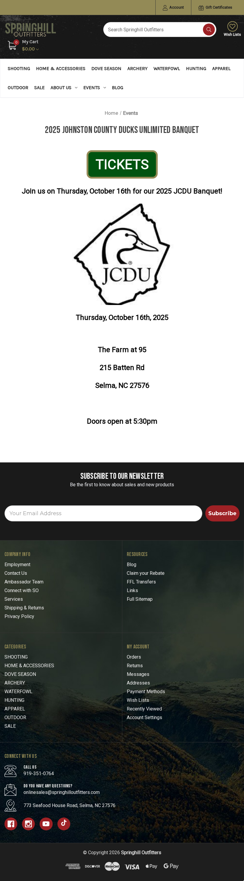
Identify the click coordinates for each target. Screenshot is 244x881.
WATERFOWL (167, 68)
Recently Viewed (144, 709)
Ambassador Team (23, 582)
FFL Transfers (141, 582)
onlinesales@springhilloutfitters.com (62, 792)
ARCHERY (137, 68)
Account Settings (144, 717)
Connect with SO (21, 590)
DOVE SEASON (106, 68)
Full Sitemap (140, 599)
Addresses (138, 683)
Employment (17, 564)
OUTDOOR (18, 87)
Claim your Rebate (146, 573)
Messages (138, 674)
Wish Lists (232, 34)
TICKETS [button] (122, 164)
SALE (39, 87)
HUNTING (196, 68)
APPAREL (221, 68)
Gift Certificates (218, 7)
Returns (135, 665)
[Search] (209, 29)
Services (13, 599)
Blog (117, 87)
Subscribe (222, 513)
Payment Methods (146, 691)
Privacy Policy (19, 616)
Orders (134, 657)
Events (91, 87)
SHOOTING (19, 68)
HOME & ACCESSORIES (60, 68)
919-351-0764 (39, 773)
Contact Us (15, 573)
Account (176, 7)
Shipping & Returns (24, 608)
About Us (61, 87)
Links (132, 590)
